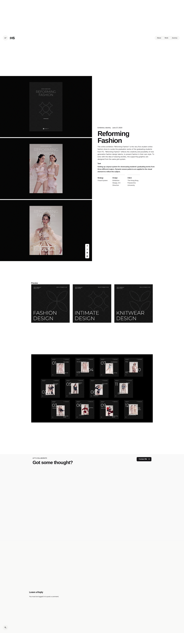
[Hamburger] (5, 38)
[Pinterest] (87, 256)
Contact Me (143, 459)
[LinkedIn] (87, 253)
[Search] (5, 627)
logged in (41, 596)
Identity (108, 128)
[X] (87, 249)
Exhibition (101, 128)
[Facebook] (87, 246)
